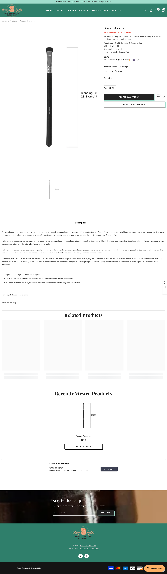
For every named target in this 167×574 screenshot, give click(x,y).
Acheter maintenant (134, 104)
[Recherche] (144, 10)
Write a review (109, 469)
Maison (4, 21)
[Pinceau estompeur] (83, 415)
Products (13, 21)
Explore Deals (105, 2)
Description (80, 222)
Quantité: (108, 78)
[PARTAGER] (163, 97)
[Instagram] (86, 556)
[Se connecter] (151, 10)
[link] (158, 97)
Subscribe (105, 512)
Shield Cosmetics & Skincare (27, 568)
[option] (49, 96)
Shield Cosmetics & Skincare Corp (128, 43)
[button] (134, 60)
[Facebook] (80, 556)
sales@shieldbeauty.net (89, 548)
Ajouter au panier (129, 97)
